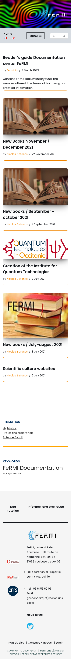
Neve (59, 654)
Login (60, 643)
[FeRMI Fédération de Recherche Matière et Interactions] (54, 14)
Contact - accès (40, 643)
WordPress (45, 654)
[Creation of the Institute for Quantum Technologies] (35, 248)
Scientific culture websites (29, 368)
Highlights (9, 428)
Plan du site (16, 643)
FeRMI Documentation (33, 468)
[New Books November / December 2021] (35, 116)
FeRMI (33, 650)
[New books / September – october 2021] (35, 186)
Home (8, 34)
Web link (17, 473)
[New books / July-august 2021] (35, 315)
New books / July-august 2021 (32, 344)
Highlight (7, 473)
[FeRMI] (30, 628)
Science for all (13, 437)
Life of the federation (18, 433)
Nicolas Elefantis (17, 154)
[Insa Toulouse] (13, 577)
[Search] (64, 36)
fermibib (12, 70)
